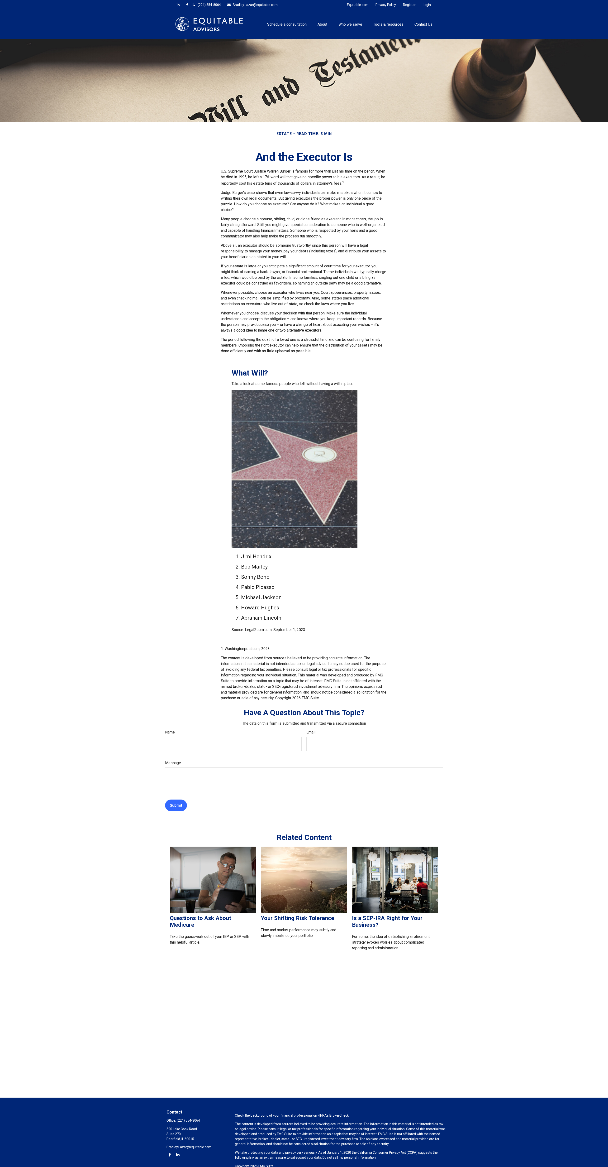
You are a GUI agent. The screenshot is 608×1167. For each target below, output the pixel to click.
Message (173, 763)
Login (427, 5)
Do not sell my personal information (349, 1157)
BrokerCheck (339, 1115)
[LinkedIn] (178, 5)
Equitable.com (357, 5)
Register (409, 5)
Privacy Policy (385, 5)
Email (310, 732)
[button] (287, 24)
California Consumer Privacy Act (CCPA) (387, 1152)
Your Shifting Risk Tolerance (297, 918)
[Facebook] (187, 5)
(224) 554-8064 (209, 5)
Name (170, 732)
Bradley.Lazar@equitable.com (255, 5)
